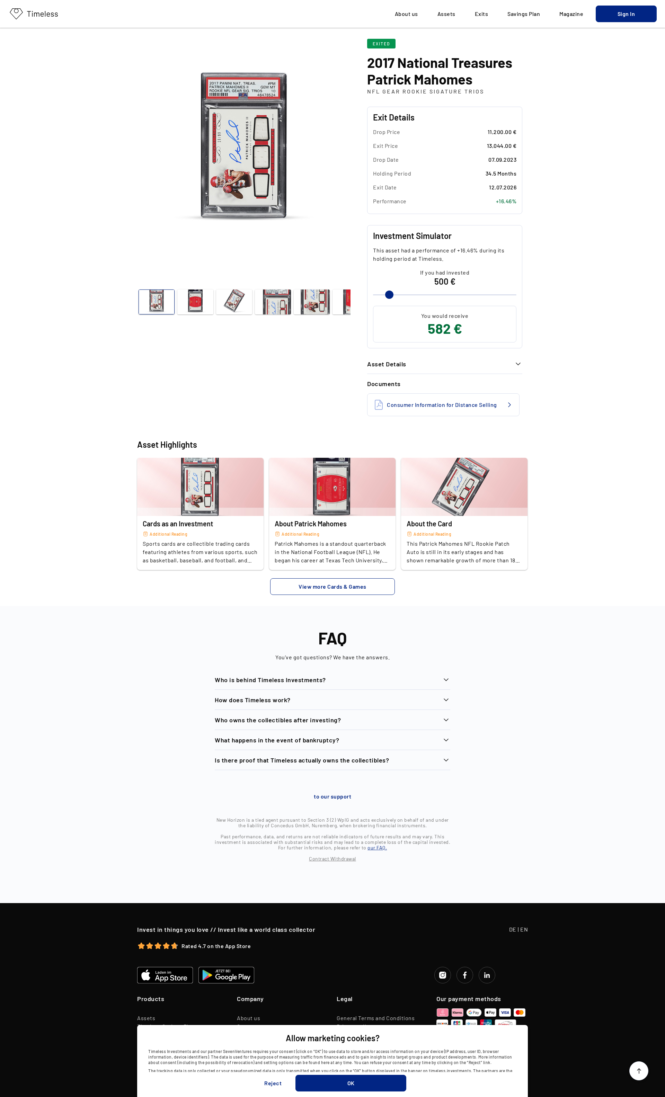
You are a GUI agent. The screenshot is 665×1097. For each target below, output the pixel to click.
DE (512, 929)
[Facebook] (464, 975)
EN (524, 929)
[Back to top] (639, 1070)
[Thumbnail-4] (312, 301)
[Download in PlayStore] (226, 975)
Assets (146, 1018)
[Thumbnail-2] (234, 301)
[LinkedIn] (487, 975)
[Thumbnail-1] (195, 301)
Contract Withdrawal (332, 859)
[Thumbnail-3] (273, 301)
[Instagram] (442, 975)
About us (248, 1018)
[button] (626, 14)
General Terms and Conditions (376, 1018)
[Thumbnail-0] (157, 301)
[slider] (389, 295)
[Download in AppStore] (165, 975)
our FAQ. (377, 847)
